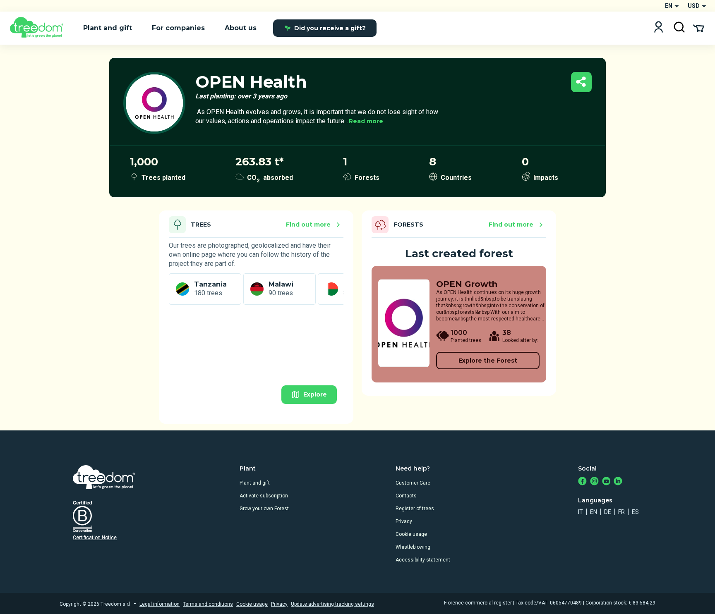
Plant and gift (255, 483)
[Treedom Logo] (40, 28)
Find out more (308, 224)
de (607, 512)
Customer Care (413, 483)
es (635, 512)
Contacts (406, 496)
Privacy (404, 521)
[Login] (658, 28)
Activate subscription (264, 496)
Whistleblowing (413, 547)
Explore (315, 394)
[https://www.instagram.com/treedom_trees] (594, 482)
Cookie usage (411, 534)
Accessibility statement (423, 560)
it (580, 512)
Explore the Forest (487, 360)
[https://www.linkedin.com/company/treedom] (618, 482)
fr (621, 512)
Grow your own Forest (264, 508)
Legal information (159, 604)
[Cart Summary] (698, 28)
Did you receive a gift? (330, 28)
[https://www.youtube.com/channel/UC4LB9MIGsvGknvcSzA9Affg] (606, 482)
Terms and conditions (208, 604)
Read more (366, 121)
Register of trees (415, 508)
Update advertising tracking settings (332, 604)
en (593, 512)
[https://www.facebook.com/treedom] (582, 482)
